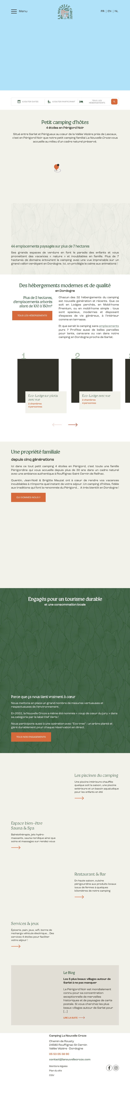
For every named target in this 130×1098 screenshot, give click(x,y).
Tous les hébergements (32, 316)
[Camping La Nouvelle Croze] (65, 11)
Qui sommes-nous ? (28, 497)
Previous (57, 424)
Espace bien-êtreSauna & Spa (26, 826)
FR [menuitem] (102, 11)
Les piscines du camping (96, 776)
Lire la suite (70, 1018)
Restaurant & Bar (90, 874)
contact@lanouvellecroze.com (69, 1059)
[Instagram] (116, 1068)
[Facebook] (109, 1068)
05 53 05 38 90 (59, 1054)
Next (73, 424)
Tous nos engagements (31, 737)
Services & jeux (25, 924)
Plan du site (55, 1071)
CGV (51, 1075)
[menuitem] (102, 11)
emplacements (109, 326)
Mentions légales (58, 1066)
